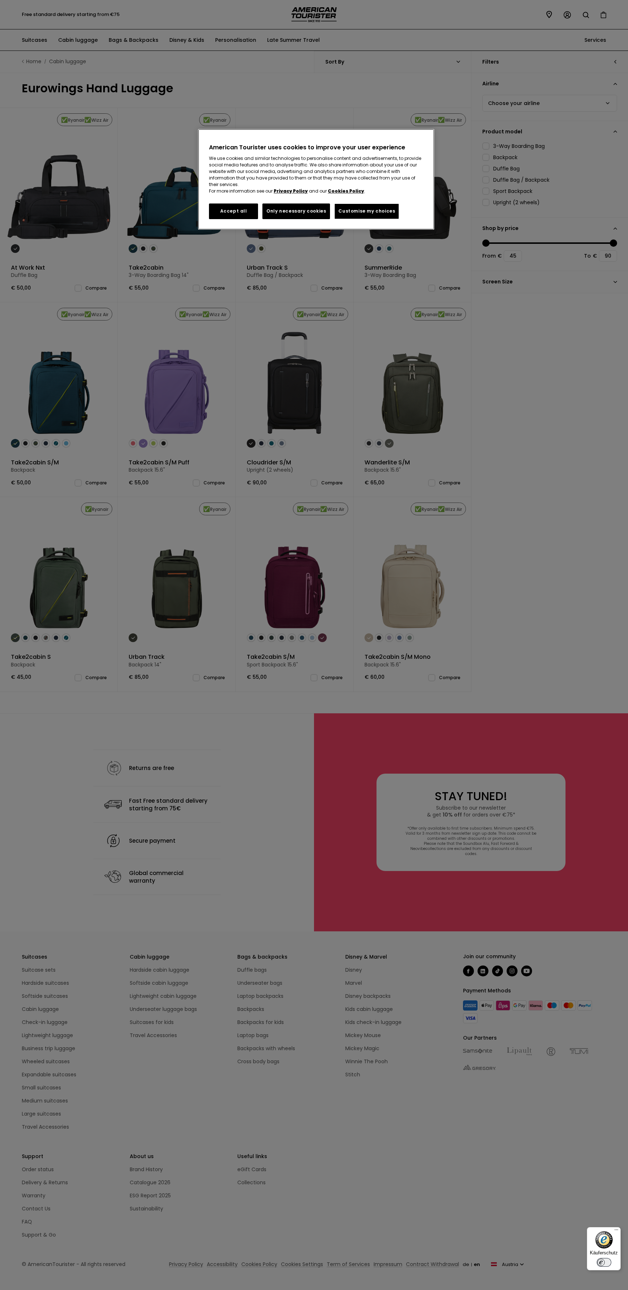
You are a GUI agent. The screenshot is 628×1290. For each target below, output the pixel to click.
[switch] (604, 1262)
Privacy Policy (291, 191)
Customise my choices (366, 211)
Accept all (233, 211)
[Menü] (616, 1231)
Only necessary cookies (296, 211)
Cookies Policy (346, 191)
